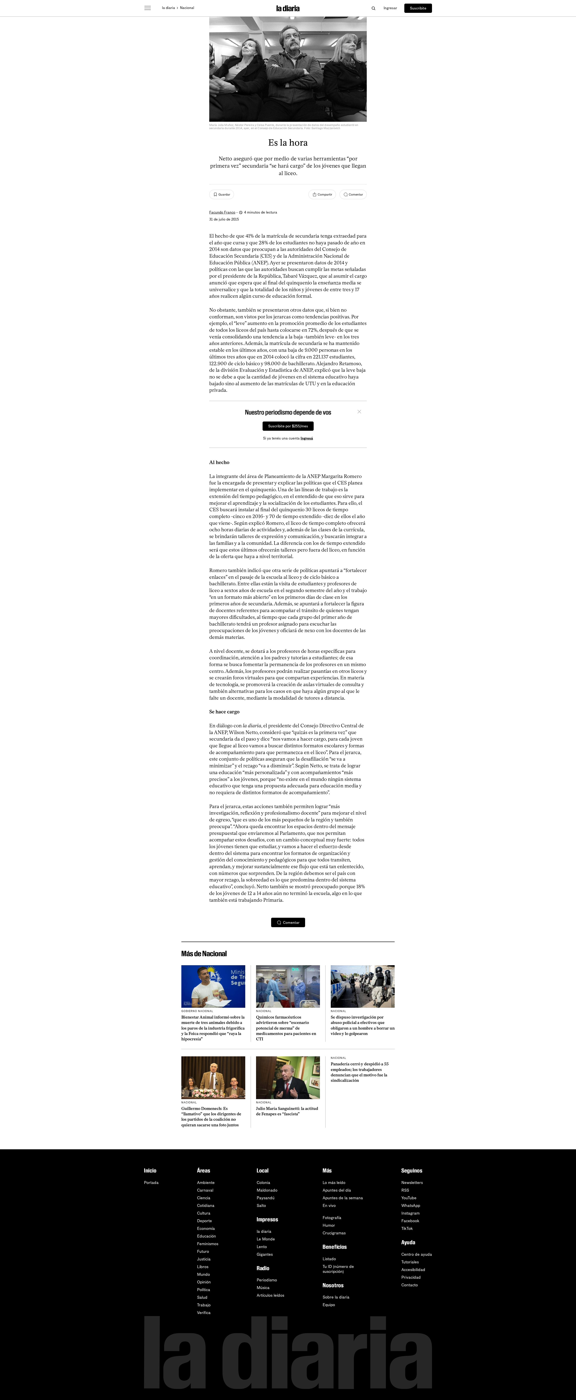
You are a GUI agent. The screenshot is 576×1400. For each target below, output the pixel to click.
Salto (261, 1205)
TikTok (407, 1228)
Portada (151, 1182)
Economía (206, 1228)
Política (203, 1289)
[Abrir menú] (147, 8)
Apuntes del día (337, 1190)
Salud (202, 1297)
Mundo (203, 1274)
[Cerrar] (359, 412)
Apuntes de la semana (343, 1197)
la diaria (168, 8)
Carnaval (205, 1190)
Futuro (203, 1251)
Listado (329, 1258)
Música (263, 1287)
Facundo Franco (222, 212)
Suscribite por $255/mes (288, 426)
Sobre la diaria (336, 1297)
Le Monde (266, 1239)
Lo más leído (334, 1182)
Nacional (187, 8)
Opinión (204, 1282)
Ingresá (307, 438)
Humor (329, 1225)
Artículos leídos (270, 1295)
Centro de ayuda (416, 1254)
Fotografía (332, 1217)
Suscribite (418, 8)
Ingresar (390, 8)
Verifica (204, 1312)
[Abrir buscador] (373, 8)
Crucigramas (334, 1233)
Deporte (204, 1220)
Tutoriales (410, 1262)
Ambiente (206, 1182)
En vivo (329, 1205)
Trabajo (204, 1305)
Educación (206, 1236)
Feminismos (207, 1243)
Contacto (409, 1285)
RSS (405, 1190)
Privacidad (411, 1277)
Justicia (204, 1259)
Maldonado (267, 1190)
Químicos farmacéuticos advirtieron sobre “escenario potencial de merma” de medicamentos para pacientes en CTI (286, 1028)
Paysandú (265, 1197)
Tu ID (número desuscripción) (338, 1269)
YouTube (408, 1197)
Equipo (329, 1304)
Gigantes (265, 1254)
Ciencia (203, 1197)
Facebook (410, 1220)
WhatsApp (410, 1205)
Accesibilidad (413, 1269)
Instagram (410, 1213)
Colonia (263, 1182)
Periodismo (267, 1280)
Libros (202, 1266)
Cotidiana (205, 1205)
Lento (262, 1246)
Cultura (203, 1213)
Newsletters (412, 1182)
